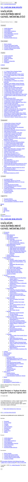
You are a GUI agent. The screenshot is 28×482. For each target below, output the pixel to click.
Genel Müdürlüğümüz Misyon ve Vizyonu (14, 182)
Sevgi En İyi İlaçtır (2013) (10, 162)
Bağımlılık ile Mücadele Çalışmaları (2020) (14, 148)
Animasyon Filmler (8, 49)
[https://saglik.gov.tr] (6, 215)
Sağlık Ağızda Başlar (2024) (11, 136)
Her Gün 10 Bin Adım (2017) (11, 152)
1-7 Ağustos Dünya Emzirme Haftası (13, 71)
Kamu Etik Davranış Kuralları (11, 184)
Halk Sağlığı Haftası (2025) (10, 126)
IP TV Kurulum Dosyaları (10, 200)
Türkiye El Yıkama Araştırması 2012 (18, 349)
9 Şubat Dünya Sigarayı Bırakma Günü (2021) (15, 102)
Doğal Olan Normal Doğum (11, 140)
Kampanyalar (4, 120)
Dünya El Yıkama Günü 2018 (11, 111)
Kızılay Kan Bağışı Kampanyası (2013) (13, 155)
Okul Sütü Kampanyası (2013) (11, 160)
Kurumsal (3, 25)
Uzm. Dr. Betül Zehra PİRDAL (17, 243)
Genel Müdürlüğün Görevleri (11, 33)
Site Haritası (6, 210)
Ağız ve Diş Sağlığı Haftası (16, 268)
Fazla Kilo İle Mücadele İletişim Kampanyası (15, 130)
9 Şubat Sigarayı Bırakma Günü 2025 (13, 132)
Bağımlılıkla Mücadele (9, 128)
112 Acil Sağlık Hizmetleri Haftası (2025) (14, 74)
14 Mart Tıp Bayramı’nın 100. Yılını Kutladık (15, 108)
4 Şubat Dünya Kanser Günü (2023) (13, 88)
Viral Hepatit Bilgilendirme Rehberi (18, 322)
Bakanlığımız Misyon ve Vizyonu (12, 180)
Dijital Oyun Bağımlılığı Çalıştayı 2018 (13, 110)
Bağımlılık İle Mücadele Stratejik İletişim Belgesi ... (17, 347)
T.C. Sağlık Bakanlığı (15, 465)
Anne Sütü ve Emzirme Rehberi (17, 320)
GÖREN (3, 65)
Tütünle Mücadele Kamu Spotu (11, 46)
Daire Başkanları (8, 32)
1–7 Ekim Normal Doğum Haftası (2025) (14, 78)
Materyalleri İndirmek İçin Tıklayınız (12, 408)
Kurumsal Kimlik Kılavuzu (10, 37)
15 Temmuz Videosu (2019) (11, 107)
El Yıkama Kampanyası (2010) (11, 172)
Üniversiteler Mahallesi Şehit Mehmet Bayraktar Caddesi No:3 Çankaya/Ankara (12, 462)
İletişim (2, 204)
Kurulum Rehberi (8, 198)
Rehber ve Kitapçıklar (9, 61)
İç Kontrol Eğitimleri (9, 187)
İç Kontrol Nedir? (8, 179)
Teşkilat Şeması (8, 36)
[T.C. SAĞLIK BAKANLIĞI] (8, 4)
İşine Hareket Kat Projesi (10, 131)
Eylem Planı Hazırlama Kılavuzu (17, 289)
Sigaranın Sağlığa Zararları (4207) (18, 260)
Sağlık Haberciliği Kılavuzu (16, 338)
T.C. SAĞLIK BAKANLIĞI (11, 7)
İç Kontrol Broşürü (8, 191)
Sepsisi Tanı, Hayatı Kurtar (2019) (12, 106)
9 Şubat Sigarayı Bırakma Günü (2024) (13, 144)
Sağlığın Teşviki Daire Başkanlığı (17, 247)
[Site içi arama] (4, 212)
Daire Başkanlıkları (8, 35)
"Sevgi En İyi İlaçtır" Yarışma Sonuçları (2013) (15, 117)
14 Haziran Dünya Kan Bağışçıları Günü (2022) (15, 94)
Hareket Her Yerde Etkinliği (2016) (12, 115)
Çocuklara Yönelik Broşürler (16, 315)
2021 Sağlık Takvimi (14, 310)
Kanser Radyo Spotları (15, 267)
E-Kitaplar (6, 62)
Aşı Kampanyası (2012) (10, 168)
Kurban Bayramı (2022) (10, 98)
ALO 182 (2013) (8, 159)
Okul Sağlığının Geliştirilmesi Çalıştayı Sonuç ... (17, 281)
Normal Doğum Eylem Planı (16, 294)
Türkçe (5, 208)
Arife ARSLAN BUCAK (16, 240)
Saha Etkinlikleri (4, 68)
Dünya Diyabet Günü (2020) (11, 103)
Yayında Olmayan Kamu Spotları (12, 48)
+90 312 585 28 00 (21, 462)
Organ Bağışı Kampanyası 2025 (11, 124)
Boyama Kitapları (14, 314)
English (5, 209)
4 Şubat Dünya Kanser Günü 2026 (12, 123)
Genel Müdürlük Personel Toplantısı (12, 186)
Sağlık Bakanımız (8, 28)
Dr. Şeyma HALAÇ (14, 241)
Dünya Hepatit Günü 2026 (10, 72)
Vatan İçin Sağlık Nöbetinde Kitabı (18, 342)
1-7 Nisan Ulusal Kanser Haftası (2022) (13, 99)
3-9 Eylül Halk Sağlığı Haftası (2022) (13, 92)
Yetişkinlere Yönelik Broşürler (17, 312)
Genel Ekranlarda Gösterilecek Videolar (13, 201)
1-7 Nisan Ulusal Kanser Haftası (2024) (13, 143)
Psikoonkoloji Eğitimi (9, 79)
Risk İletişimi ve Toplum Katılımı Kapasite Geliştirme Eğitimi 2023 (14, 85)
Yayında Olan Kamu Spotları (11, 45)
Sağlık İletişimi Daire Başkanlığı (17, 248)
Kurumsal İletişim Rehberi (16, 328)
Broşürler (6, 59)
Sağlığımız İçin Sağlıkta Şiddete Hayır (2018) (15, 112)
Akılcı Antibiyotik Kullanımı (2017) (12, 150)
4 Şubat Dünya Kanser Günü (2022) (13, 100)
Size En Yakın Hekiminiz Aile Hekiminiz (14, 127)
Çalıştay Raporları (8, 55)
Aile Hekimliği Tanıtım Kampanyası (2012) (14, 167)
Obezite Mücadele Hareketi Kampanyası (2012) (15, 163)
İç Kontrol (3, 176)
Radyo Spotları (7, 44)
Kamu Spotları (4, 41)
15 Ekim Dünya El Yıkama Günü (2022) (14, 90)
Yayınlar (3, 52)
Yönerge (6, 183)
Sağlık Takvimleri (8, 58)
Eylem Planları (7, 57)
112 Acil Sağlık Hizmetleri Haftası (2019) (14, 104)
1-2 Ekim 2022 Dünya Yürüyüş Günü (13, 91)
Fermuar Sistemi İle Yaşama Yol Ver (12, 135)
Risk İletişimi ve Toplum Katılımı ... (12, 382)
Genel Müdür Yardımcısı (10, 31)
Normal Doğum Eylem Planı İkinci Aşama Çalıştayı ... (18, 278)
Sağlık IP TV (4, 196)
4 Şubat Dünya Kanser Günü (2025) (13, 134)
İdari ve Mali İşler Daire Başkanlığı (18, 251)
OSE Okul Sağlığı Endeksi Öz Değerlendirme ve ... (17, 318)
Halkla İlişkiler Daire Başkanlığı (17, 249)
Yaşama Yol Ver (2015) (9, 151)
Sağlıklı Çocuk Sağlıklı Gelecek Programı (14, 83)
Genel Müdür (7, 29)
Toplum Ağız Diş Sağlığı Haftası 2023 (13, 87)
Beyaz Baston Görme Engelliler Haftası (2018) (15, 114)
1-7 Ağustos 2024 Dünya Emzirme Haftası (14, 142)
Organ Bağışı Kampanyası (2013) (12, 154)
